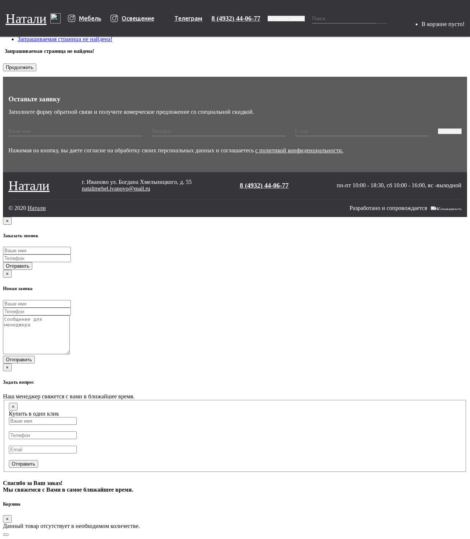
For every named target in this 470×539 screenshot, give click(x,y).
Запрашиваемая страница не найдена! (65, 39)
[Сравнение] (414, 18)
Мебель (90, 18)
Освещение (138, 18)
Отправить (450, 131)
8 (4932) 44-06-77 (236, 18)
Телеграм (188, 18)
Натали (26, 18)
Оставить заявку (286, 18)
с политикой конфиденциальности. (299, 150)
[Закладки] (398, 18)
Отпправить (19, 359)
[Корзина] (429, 15)
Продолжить (19, 67)
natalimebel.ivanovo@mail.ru (116, 188)
